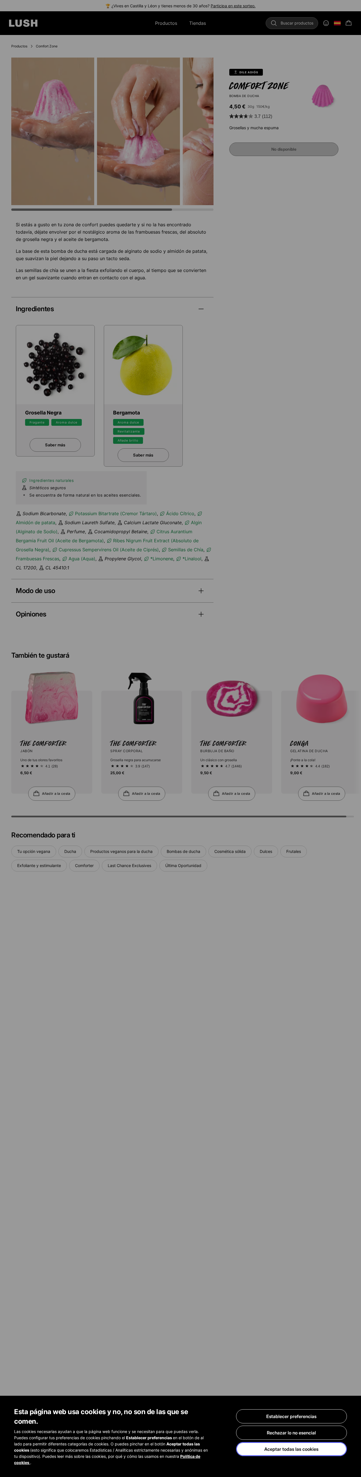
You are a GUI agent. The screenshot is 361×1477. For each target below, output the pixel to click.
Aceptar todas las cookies (291, 1449)
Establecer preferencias (291, 1416)
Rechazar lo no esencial (291, 1433)
